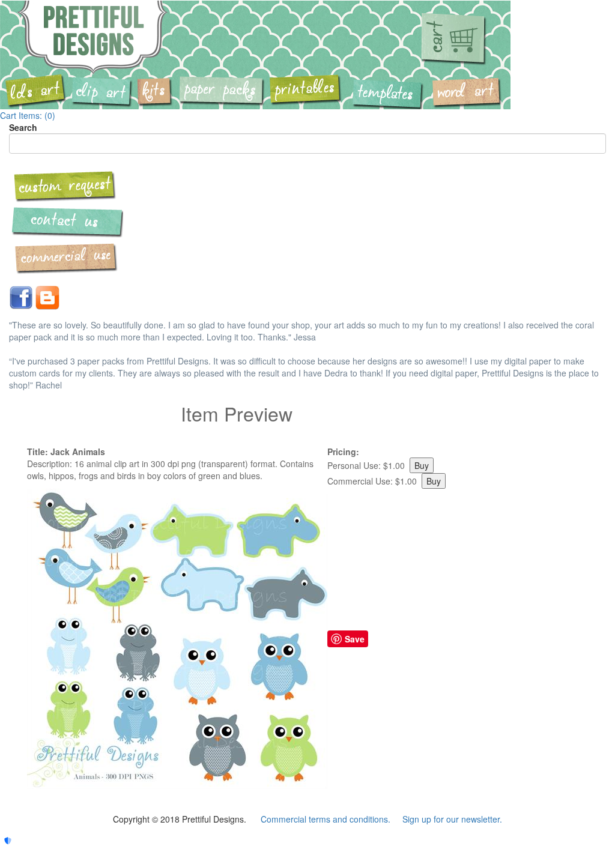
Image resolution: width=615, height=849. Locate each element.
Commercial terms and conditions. (325, 819)
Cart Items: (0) (27, 115)
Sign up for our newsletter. (452, 819)
